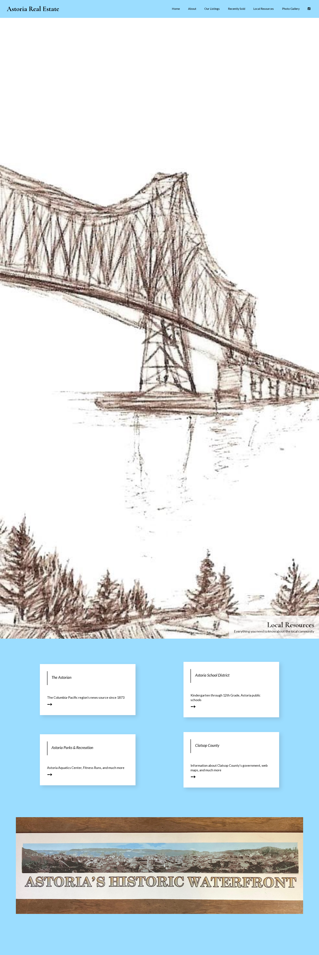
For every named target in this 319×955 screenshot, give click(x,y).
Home (176, 8)
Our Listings (212, 8)
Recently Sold (236, 8)
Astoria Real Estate (33, 9)
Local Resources (263, 8)
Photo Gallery (291, 8)
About (192, 8)
